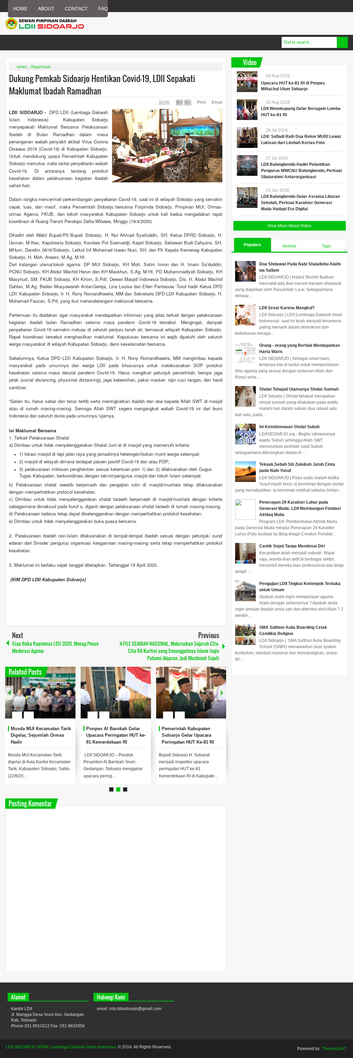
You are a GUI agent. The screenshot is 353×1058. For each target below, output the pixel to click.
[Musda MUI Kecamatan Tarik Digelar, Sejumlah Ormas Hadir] (40, 692)
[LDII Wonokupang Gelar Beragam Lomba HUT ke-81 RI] (247, 109)
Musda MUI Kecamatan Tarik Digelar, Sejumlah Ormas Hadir (41, 735)
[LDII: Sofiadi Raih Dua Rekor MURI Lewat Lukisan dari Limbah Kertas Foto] (247, 137)
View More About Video (289, 225)
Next (222, 693)
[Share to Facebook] (50, 698)
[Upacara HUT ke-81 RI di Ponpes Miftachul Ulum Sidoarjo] (247, 81)
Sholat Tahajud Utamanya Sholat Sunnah (299, 389)
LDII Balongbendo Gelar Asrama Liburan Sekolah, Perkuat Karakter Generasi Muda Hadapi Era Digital (300, 202)
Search (342, 42)
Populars (252, 244)
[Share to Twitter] (58, 698)
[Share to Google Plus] (67, 698)
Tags (326, 246)
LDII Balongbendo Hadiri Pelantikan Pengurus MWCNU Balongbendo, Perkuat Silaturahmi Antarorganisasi (301, 170)
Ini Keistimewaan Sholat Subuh (289, 426)
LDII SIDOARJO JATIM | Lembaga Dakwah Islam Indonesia (61, 1047)
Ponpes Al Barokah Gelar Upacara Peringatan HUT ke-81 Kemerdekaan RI (116, 735)
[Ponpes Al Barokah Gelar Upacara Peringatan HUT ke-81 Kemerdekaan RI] (116, 692)
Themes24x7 (334, 1048)
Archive (289, 246)
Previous (9, 693)
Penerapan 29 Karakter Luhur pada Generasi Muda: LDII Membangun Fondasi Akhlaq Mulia (300, 508)
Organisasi (40, 66)
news (22, 66)
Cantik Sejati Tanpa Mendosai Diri (292, 546)
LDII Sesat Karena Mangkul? (287, 307)
